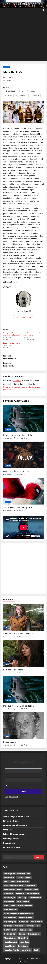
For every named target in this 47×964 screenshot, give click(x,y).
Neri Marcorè (23, 921)
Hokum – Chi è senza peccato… (17, 471)
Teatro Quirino (23, 946)
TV (6, 628)
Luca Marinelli (9, 901)
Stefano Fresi (23, 937)
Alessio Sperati (8, 77)
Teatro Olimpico (9, 946)
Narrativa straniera (25, 917)
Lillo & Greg (22, 897)
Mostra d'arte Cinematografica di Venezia (18, 913)
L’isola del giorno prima (11, 847)
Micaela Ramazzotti (25, 905)
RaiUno (14, 929)
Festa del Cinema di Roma (13, 885)
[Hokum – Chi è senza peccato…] (23, 455)
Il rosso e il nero (9, 843)
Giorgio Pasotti (30, 885)
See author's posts (23, 317)
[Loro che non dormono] (23, 653)
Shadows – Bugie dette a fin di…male (19, 634)
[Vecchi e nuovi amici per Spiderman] (23, 491)
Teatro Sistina (26, 950)
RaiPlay (7, 929)
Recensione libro (10, 933)
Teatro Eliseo (24, 942)
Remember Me (13, 786)
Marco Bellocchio (23, 901)
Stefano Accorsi (10, 937)
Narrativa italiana (10, 917)
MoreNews (34, 958)
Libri (7, 664)
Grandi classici (9, 889)
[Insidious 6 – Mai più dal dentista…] (23, 418)
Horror (19, 889)
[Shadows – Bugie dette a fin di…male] (23, 617)
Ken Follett (20, 893)
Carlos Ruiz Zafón (23, 873)
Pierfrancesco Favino (32, 925)
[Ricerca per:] (18, 857)
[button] (3, 10)
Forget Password (11, 797)
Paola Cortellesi (36, 921)
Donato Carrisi (9, 881)
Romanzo (22, 933)
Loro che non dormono (13, 670)
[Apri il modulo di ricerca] (43, 10)
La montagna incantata (11, 838)
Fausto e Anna (9, 742)
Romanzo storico (34, 933)
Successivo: (8, 364)
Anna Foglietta (9, 873)
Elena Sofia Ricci (23, 881)
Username (8, 767)
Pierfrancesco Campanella (13, 925)
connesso (17, 380)
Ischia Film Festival (31, 889)
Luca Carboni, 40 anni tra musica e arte (32, 334)
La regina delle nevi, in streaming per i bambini (11, 334)
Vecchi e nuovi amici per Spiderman (19, 507)
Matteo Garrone (10, 905)
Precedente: (9, 357)
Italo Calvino (8, 893)
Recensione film (26, 929)
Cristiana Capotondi (24, 877)
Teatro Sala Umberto (11, 950)
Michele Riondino (10, 909)
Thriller (36, 950)
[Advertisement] (23, 36)
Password (8, 776)
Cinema (6, 67)
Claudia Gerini (9, 877)
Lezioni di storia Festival (11, 343)
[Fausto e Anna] (23, 725)
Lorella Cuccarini (35, 897)
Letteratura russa (33, 893)
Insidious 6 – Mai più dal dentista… (18, 435)
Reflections (23, 4)
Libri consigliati (9, 897)
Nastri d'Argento (10, 921)
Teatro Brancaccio (10, 942)
